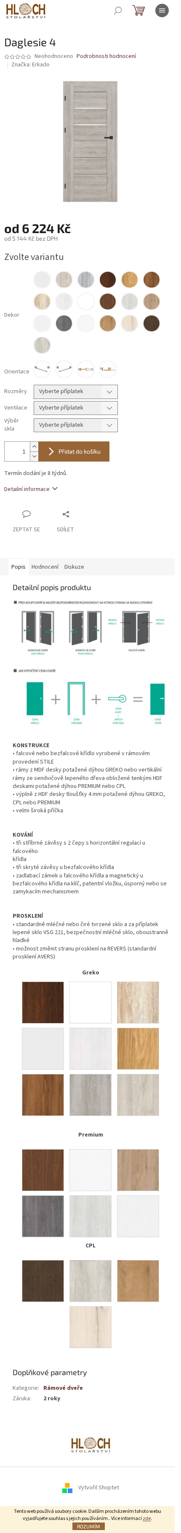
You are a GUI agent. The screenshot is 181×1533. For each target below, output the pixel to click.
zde (147, 1518)
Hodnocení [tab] (45, 567)
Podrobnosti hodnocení (106, 56)
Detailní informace (27, 489)
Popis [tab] (18, 567)
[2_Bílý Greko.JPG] (43, 1049)
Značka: (30, 64)
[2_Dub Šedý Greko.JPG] (90, 1095)
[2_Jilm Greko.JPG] (138, 1095)
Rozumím (88, 1526)
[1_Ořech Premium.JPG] (43, 1170)
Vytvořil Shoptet (98, 1487)
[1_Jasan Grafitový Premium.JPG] (43, 1216)
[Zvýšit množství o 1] (34, 447)
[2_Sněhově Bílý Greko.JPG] (90, 1002)
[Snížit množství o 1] (34, 456)
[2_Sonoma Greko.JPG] (138, 1002)
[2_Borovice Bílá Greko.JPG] (90, 1049)
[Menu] (162, 10)
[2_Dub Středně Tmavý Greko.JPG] (43, 1095)
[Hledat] (117, 10)
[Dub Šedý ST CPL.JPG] (90, 1327)
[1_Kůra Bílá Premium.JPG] (138, 1216)
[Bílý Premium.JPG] (90, 1170)
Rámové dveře (63, 1388)
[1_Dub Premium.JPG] (138, 1170)
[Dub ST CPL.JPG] (138, 1281)
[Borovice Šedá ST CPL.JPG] (90, 1281)
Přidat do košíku (80, 451)
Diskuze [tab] (74, 567)
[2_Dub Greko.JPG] (138, 1049)
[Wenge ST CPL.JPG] (43, 1281)
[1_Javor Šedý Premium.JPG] (90, 1216)
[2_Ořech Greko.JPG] (43, 1002)
